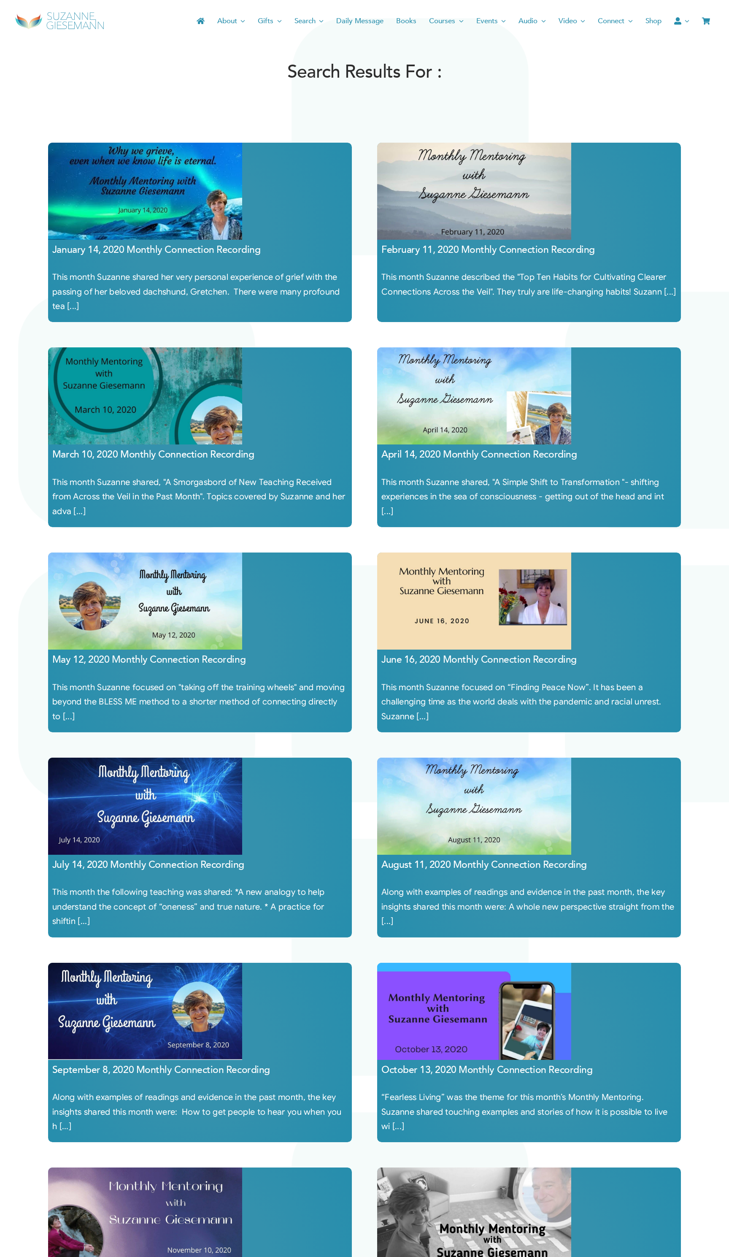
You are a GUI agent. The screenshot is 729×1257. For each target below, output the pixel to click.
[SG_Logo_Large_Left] (60, 14)
